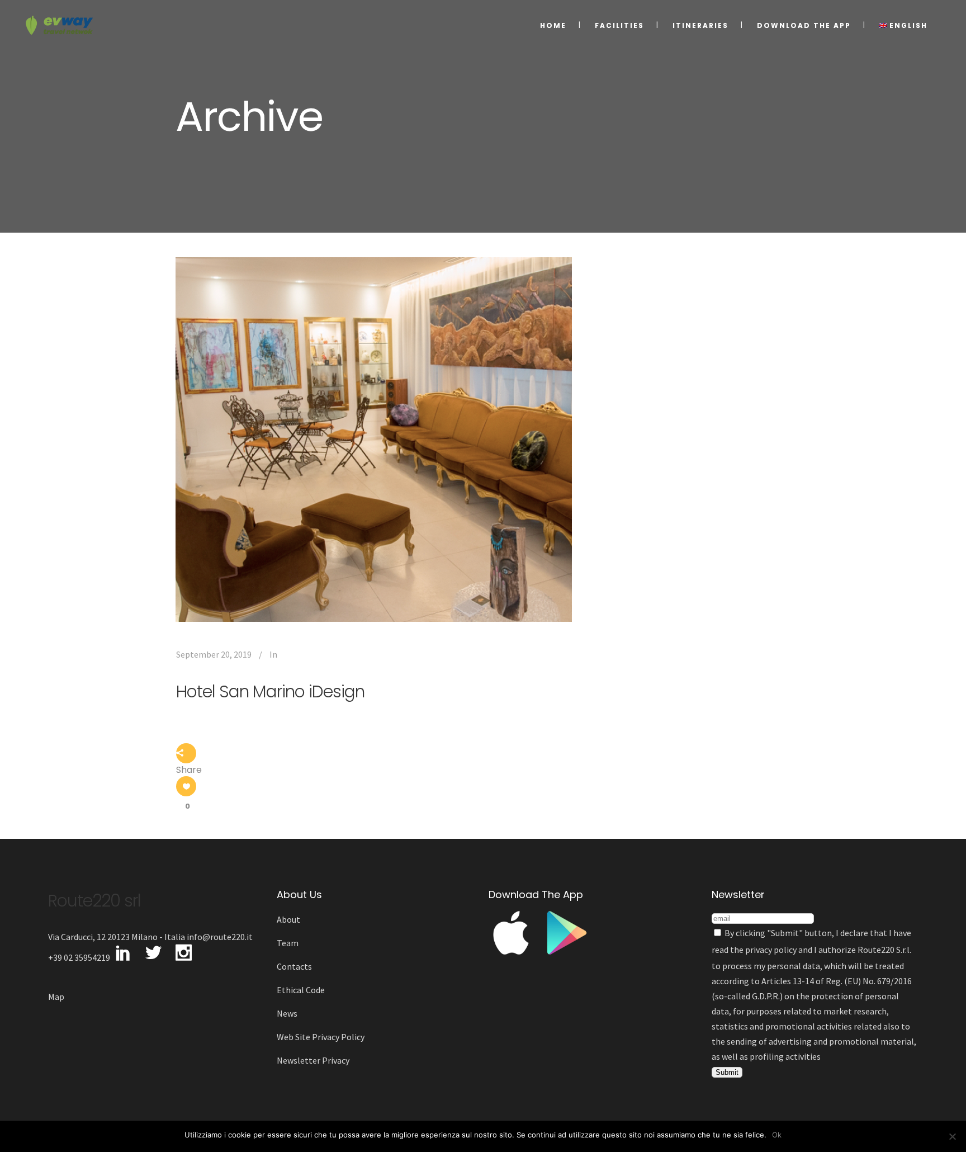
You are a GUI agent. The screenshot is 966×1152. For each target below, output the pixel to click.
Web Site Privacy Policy (320, 1036)
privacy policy (771, 949)
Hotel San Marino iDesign (270, 691)
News (287, 1013)
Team (288, 942)
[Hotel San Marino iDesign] (374, 439)
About (288, 919)
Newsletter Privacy (313, 1060)
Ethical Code (301, 989)
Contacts (294, 966)
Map (56, 996)
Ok (777, 1134)
